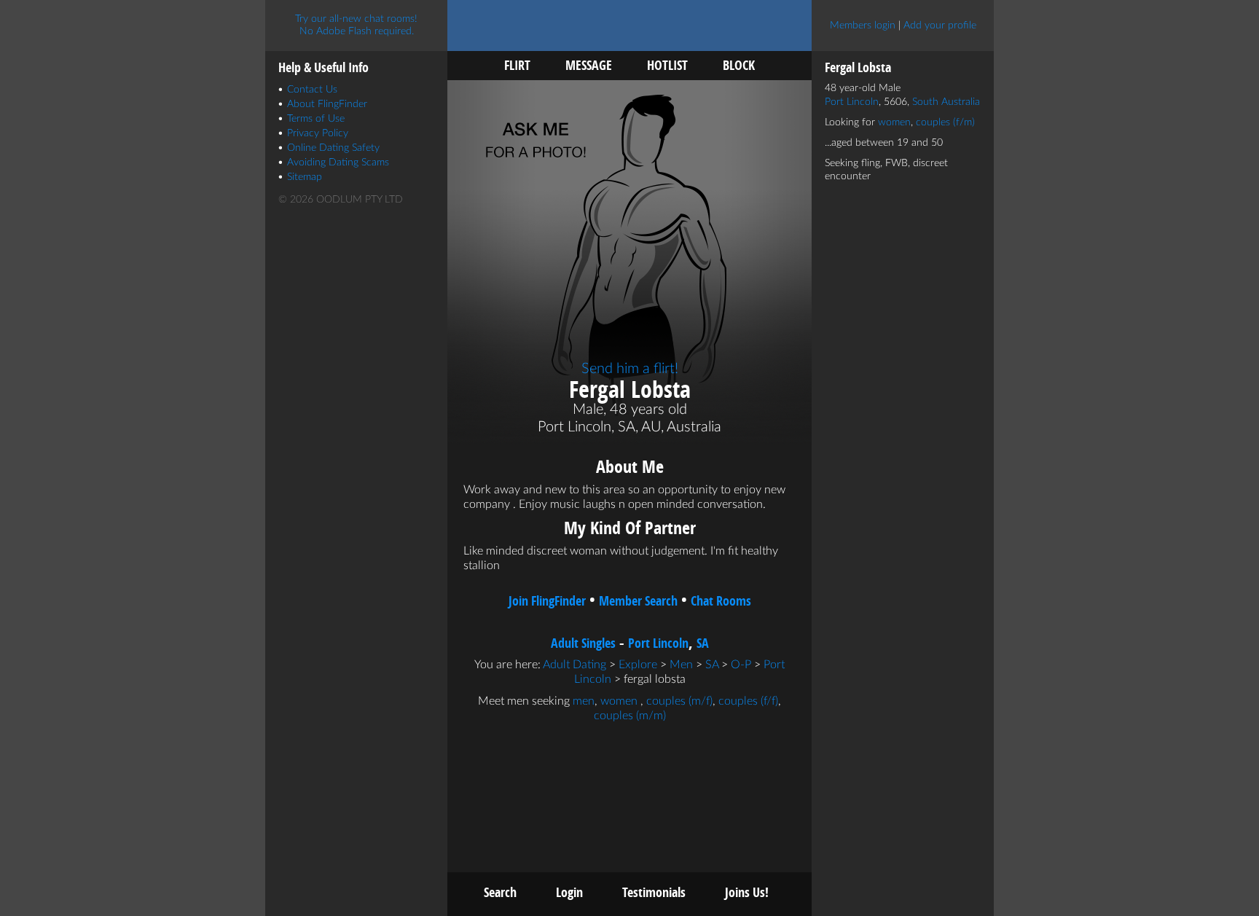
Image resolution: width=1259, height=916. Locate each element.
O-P (741, 664)
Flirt (517, 65)
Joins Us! (747, 892)
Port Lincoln (658, 643)
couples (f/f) (748, 701)
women (619, 701)
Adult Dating (574, 664)
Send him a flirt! (629, 368)
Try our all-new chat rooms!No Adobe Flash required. (356, 25)
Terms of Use (316, 119)
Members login (862, 25)
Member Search (638, 601)
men (584, 701)
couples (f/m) (945, 122)
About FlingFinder (327, 104)
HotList (667, 65)
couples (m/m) (630, 715)
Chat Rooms (721, 601)
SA (703, 643)
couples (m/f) (679, 701)
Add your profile (939, 25)
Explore (638, 664)
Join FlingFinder (547, 601)
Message (588, 65)
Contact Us (312, 90)
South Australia (946, 102)
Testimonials (654, 892)
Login (569, 892)
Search (500, 892)
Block (739, 65)
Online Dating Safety (333, 148)
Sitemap (304, 177)
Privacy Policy (317, 133)
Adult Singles (583, 643)
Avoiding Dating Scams (338, 162)
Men (681, 664)
